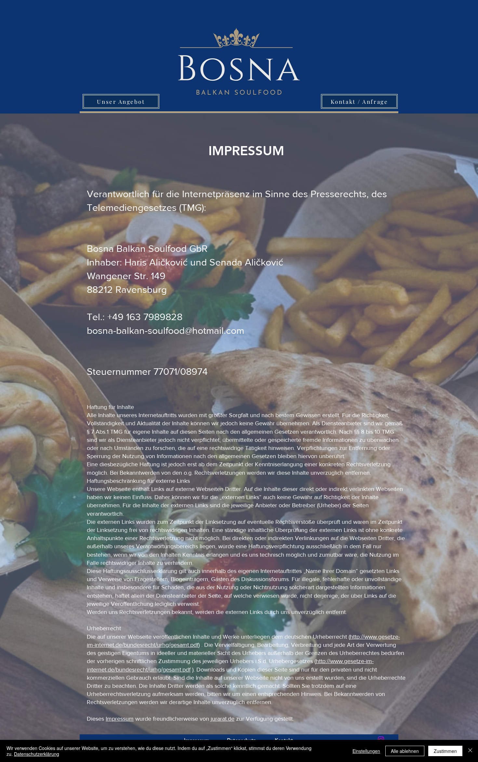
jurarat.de (222, 718)
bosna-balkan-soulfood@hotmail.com (165, 330)
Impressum (120, 718)
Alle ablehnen (405, 751)
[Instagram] (381, 739)
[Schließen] (470, 751)
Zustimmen (445, 751)
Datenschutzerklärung (36, 754)
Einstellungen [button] (366, 751)
